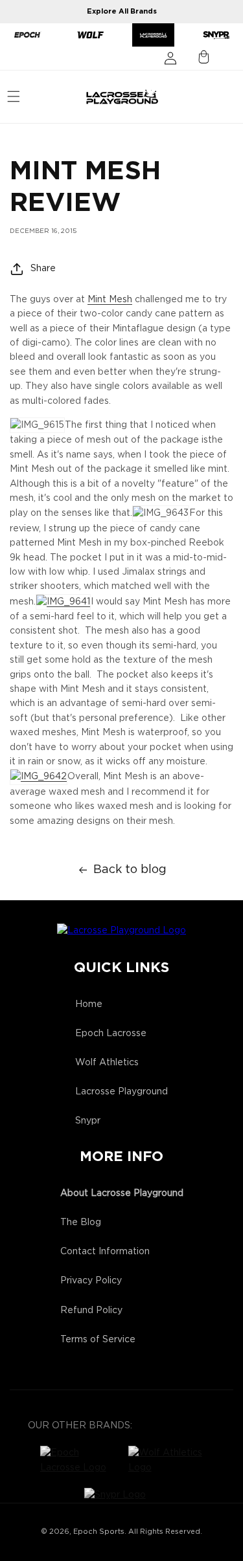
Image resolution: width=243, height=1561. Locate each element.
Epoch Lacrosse (110, 1033)
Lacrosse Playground (121, 1091)
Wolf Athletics (107, 1062)
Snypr (87, 1120)
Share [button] (43, 268)
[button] (13, 96)
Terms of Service (97, 1339)
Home (88, 1004)
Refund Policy (91, 1310)
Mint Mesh (109, 299)
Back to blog (130, 870)
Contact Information (105, 1251)
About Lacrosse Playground (121, 1193)
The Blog (80, 1222)
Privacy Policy (91, 1280)
